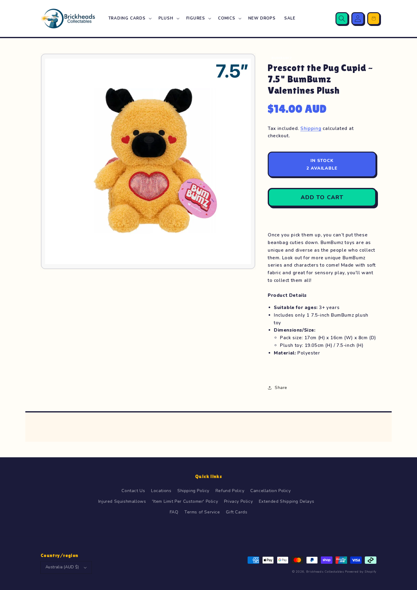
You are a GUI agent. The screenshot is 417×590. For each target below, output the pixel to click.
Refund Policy (230, 491)
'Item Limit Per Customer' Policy (185, 501)
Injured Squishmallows (122, 501)
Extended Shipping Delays (286, 501)
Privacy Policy (238, 501)
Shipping (310, 128)
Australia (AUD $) (62, 567)
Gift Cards (236, 512)
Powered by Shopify (360, 572)
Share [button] (281, 387)
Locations (161, 491)
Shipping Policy (193, 491)
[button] (129, 18)
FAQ (174, 512)
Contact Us (133, 491)
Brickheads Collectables (325, 572)
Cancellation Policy (270, 491)
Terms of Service (202, 512)
